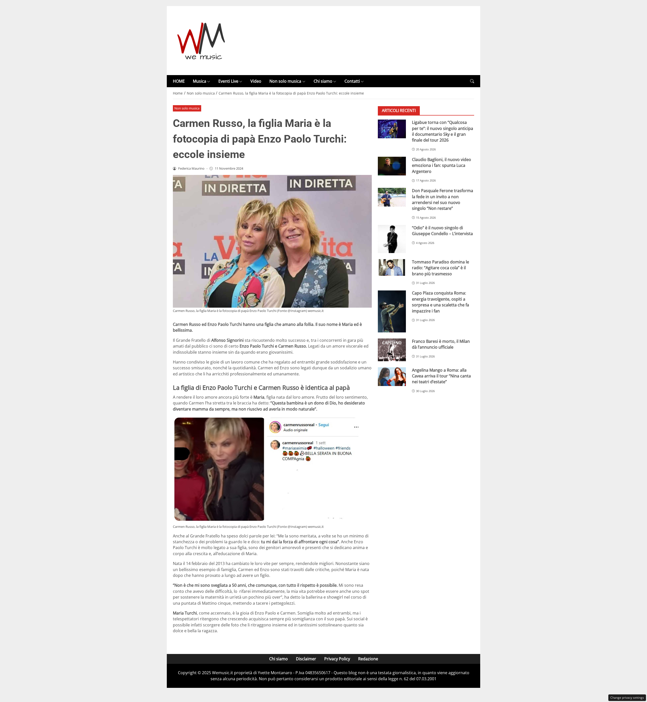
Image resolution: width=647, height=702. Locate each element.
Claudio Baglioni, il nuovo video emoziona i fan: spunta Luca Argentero (441, 165)
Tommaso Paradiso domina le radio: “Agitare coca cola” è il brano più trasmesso (440, 268)
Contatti (352, 81)
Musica (199, 81)
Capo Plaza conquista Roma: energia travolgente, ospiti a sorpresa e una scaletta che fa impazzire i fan (440, 302)
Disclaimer (306, 659)
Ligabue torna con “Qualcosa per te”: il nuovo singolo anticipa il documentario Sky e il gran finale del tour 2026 (442, 131)
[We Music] (201, 40)
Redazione (368, 659)
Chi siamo (323, 81)
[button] (472, 81)
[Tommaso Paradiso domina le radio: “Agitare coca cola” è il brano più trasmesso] (392, 267)
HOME (179, 81)
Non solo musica (285, 81)
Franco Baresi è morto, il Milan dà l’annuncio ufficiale (441, 344)
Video (255, 81)
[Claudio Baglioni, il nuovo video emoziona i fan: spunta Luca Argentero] (392, 166)
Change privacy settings (627, 697)
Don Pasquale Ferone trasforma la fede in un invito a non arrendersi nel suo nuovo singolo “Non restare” (442, 199)
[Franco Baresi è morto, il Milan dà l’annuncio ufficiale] (392, 349)
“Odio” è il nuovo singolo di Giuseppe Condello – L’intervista (442, 230)
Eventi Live (228, 81)
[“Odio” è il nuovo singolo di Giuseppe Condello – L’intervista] (392, 239)
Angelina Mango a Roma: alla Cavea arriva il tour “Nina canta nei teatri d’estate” (441, 376)
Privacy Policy (337, 659)
